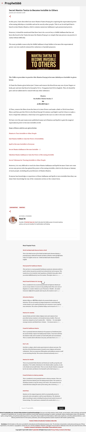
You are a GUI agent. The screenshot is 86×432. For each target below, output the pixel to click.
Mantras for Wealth (28, 359)
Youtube (47, 420)
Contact (62, 429)
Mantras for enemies (28, 312)
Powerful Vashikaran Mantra (31, 328)
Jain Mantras (14, 207)
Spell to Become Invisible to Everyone (21, 144)
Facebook (41, 420)
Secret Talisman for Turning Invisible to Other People (27, 160)
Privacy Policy (55, 429)
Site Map (67, 429)
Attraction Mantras (28, 297)
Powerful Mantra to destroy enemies (33, 375)
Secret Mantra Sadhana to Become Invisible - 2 (24, 149)
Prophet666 (13, 3)
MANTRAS (22, 207)
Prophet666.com (30, 222)
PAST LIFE (25, 344)
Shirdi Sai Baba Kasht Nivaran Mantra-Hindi (35, 250)
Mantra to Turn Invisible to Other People (23, 133)
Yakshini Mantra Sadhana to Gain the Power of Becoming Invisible (31, 155)
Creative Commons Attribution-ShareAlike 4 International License (43, 427)
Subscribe (54, 420)
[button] (10, 16)
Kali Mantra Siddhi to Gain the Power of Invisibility (26, 139)
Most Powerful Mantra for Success (32, 281)
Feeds (31, 420)
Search (61, 408)
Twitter (36, 420)
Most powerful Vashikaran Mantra (32, 266)
